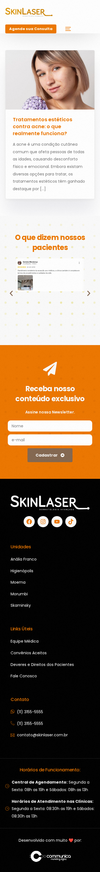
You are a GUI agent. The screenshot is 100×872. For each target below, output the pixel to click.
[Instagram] (43, 521)
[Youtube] (56, 521)
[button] (11, 293)
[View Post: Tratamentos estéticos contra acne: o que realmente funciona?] (50, 80)
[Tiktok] (70, 521)
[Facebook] (29, 521)
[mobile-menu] (66, 28)
